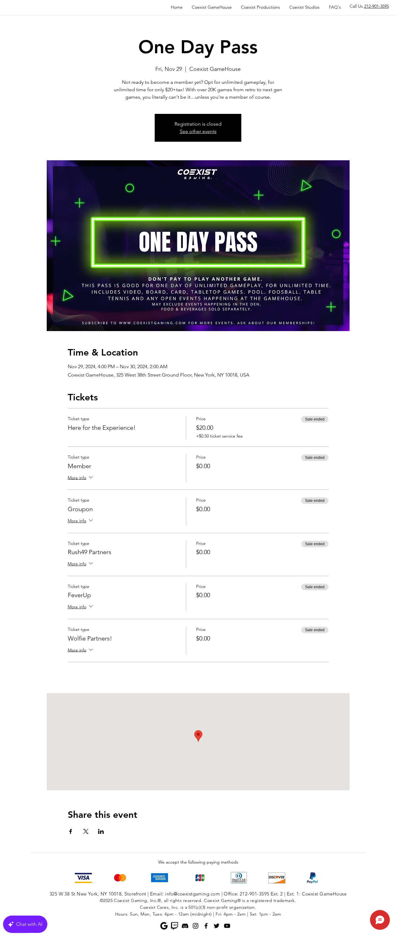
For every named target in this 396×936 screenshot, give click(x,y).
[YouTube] (227, 926)
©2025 (106, 900)
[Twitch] (174, 926)
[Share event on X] (86, 831)
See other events (198, 131)
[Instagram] (195, 926)
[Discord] (185, 926)
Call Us (369, 6)
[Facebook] (206, 926)
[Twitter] (216, 926)
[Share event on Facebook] (71, 831)
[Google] (164, 926)
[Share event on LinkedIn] (101, 831)
